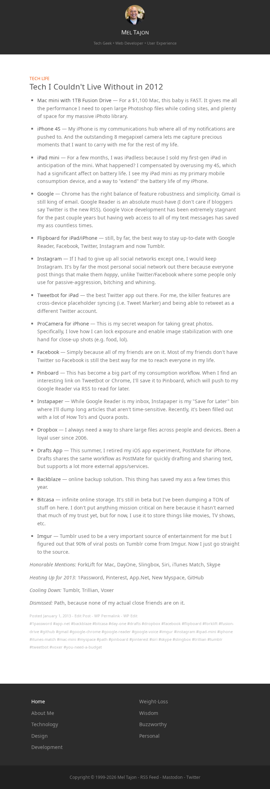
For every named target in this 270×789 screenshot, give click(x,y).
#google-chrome (85, 631)
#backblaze (81, 623)
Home (38, 701)
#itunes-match (43, 639)
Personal (149, 735)
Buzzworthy (153, 724)
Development (47, 747)
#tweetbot (39, 647)
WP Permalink (107, 615)
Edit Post (83, 615)
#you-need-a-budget (83, 647)
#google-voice (145, 631)
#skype (165, 639)
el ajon (135, 32)
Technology (44, 724)
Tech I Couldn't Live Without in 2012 (96, 86)
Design (39, 735)
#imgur (166, 631)
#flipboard (191, 623)
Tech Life (40, 78)
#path (102, 639)
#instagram (184, 631)
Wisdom (148, 713)
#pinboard (118, 639)
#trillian (199, 639)
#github (47, 631)
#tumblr (215, 639)
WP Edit (130, 615)
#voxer (56, 647)
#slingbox (182, 639)
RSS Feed (149, 777)
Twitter (193, 777)
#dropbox (151, 623)
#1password (41, 623)
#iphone (225, 631)
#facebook (171, 623)
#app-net (61, 623)
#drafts (134, 623)
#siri (153, 639)
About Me (42, 713)
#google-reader (116, 631)
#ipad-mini (206, 631)
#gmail (62, 631)
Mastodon (172, 777)
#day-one (117, 623)
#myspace (86, 639)
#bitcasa (100, 623)
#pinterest (138, 639)
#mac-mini (66, 639)
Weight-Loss (153, 701)
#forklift (210, 623)
